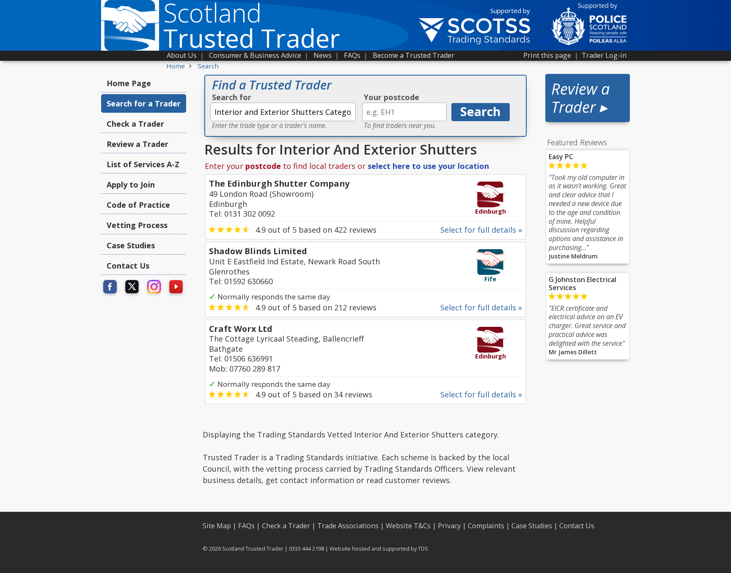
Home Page (129, 83)
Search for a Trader (144, 103)
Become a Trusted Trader (413, 55)
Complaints (486, 525)
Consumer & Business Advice (255, 55)
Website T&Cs (408, 525)
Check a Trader (135, 124)
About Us (182, 55)
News (322, 55)
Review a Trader (137, 144)
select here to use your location (428, 166)
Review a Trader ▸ (580, 98)
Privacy (449, 525)
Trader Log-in (604, 55)
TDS (423, 548)
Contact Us (128, 266)
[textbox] (283, 112)
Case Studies (131, 245)
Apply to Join (131, 184)
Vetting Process (137, 225)
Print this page (547, 55)
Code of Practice (138, 205)
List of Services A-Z (143, 164)
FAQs (352, 55)
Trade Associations (348, 525)
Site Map (217, 525)
